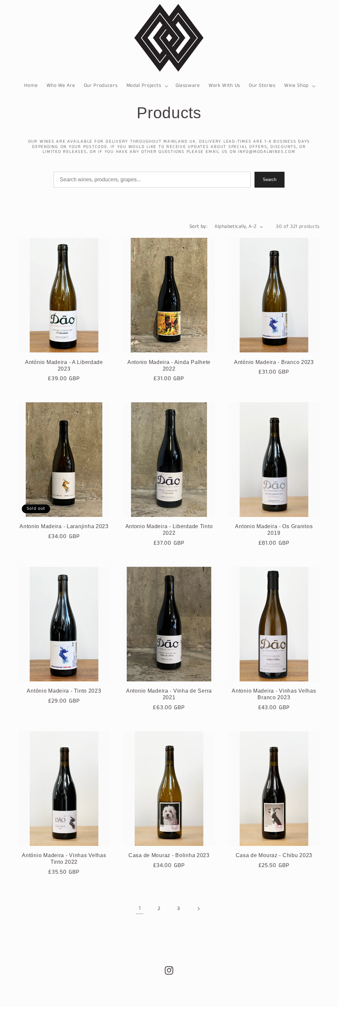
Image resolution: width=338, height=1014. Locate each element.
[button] (146, 85)
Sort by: (198, 226)
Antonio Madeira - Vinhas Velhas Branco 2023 (274, 694)
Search (269, 179)
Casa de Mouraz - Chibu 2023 (274, 855)
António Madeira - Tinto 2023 (64, 691)
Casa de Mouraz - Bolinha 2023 (169, 855)
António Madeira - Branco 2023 (274, 362)
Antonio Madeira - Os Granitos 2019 (274, 530)
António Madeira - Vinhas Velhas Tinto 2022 (64, 858)
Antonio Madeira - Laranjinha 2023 (64, 526)
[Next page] (198, 909)
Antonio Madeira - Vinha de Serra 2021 (169, 694)
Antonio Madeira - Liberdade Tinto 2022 (169, 530)
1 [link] (140, 908)
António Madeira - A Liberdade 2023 (64, 365)
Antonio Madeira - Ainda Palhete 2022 (169, 365)
